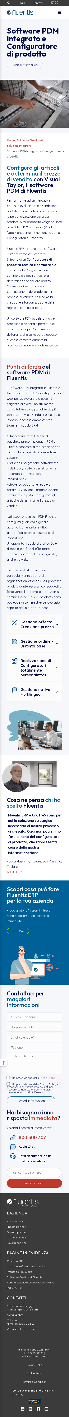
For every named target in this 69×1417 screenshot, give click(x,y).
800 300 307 (26, 1323)
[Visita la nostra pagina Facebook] (38, 1409)
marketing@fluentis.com (22, 1309)
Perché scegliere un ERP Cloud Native (30, 1282)
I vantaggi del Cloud (19, 1271)
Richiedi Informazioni (25, 64)
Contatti (38, 3)
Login (21, 3)
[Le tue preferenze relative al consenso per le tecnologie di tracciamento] (3, 1062)
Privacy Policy (48, 1078)
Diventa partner (17, 1232)
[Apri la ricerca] (8, 3)
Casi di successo (17, 1237)
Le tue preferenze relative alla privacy (33, 1392)
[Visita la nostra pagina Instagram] (30, 1409)
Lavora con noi (16, 1243)
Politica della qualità (35, 1356)
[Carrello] (52, 3)
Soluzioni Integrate (19, 146)
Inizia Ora (18, 931)
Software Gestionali (30, 140)
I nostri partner (16, 1226)
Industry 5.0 (14, 1288)
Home (11, 140)
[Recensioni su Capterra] (34, 1401)
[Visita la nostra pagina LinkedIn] (22, 1409)
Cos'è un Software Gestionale (25, 1266)
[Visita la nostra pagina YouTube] (46, 1409)
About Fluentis (16, 1221)
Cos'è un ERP (15, 1261)
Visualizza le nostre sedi (22, 1329)
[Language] (56, 3)
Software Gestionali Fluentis (24, 1277)
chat (20, 1315)
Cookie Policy (34, 1373)
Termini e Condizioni (34, 1381)
